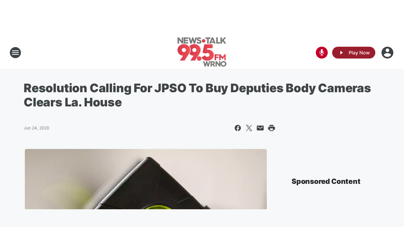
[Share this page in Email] (260, 128)
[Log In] (388, 53)
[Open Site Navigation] (15, 53)
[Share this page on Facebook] (238, 128)
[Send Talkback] (322, 53)
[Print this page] (271, 128)
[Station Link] (202, 52)
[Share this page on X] (249, 128)
